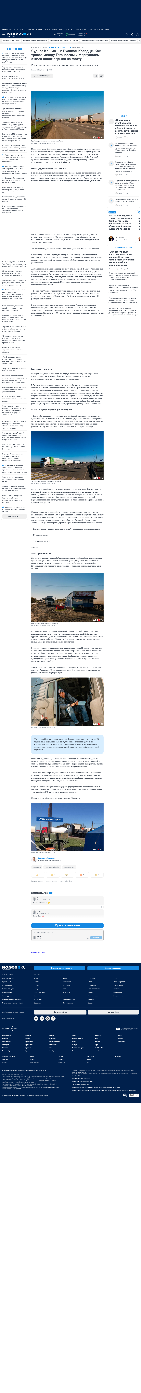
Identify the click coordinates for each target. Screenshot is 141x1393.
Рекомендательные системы (81, 1084)
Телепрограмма (50, 29)
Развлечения (93, 996)
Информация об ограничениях (81, 1078)
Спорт (115, 978)
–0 (101, 907)
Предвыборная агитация (11, 999)
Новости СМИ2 (38, 952)
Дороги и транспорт (41, 992)
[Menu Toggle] (3, 34)
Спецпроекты (118, 996)
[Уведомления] (132, 34)
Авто (36, 978)
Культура (66, 985)
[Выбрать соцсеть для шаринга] (101, 76)
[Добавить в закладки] (95, 76)
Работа (90, 992)
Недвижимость (8, 29)
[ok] (53, 1018)
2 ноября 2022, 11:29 (37, 70)
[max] (47, 1018)
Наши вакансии (8, 992)
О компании (7, 985)
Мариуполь (37, 867)
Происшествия (94, 989)
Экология (116, 989)
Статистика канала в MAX (12, 1003)
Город (36, 989)
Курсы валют (81, 29)
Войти (39, 938)
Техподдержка (7, 996)
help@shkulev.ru (16, 1088)
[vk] (42, 1018)
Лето (65, 989)
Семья (90, 1003)
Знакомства (21, 29)
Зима (65, 978)
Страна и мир (118, 985)
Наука (65, 996)
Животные (38, 999)
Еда (35, 996)
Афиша (61, 29)
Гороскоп (70, 29)
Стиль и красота (119, 982)
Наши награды (8, 989)
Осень (90, 982)
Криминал (67, 982)
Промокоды (98, 29)
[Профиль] (137, 34)
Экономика (117, 992)
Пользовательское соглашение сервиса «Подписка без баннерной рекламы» (96, 1087)
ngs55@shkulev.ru (27, 1085)
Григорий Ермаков (46, 858)
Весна (36, 985)
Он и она (91, 978)
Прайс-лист (6, 982)
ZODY (90, 29)
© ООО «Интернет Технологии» (37, 1095)
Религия (91, 999)
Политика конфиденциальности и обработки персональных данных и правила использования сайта (104, 1090)
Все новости (14, 49)
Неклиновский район (52, 867)
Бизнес (37, 982)
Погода (31, 29)
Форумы (39, 29)
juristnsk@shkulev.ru (52, 1087)
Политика (92, 985)
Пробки (71, 35)
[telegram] (36, 1018)
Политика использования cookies (82, 1081)
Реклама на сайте (9, 978)
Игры (107, 29)
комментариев (43, 76)
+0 (95, 907)
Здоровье (38, 1003)
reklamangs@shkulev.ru (79, 1072)
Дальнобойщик (69, 867)
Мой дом (66, 992)
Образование (68, 1003)
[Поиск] (127, 34)
